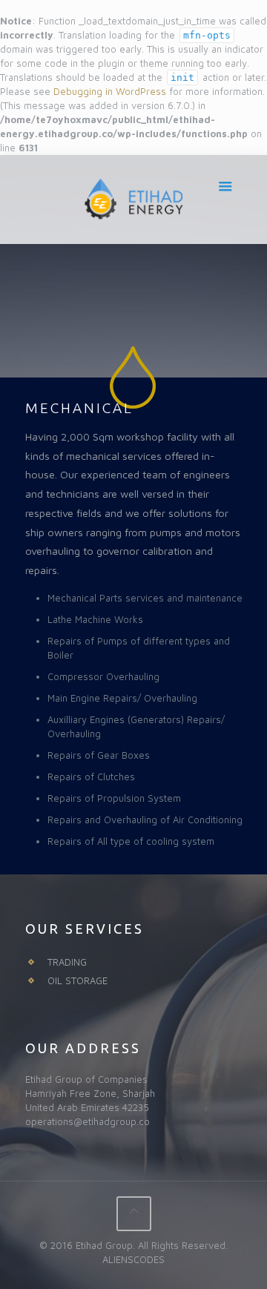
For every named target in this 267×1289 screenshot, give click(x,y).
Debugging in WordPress (109, 91)
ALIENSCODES (133, 1259)
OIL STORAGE (77, 980)
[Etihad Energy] (133, 199)
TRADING (67, 962)
